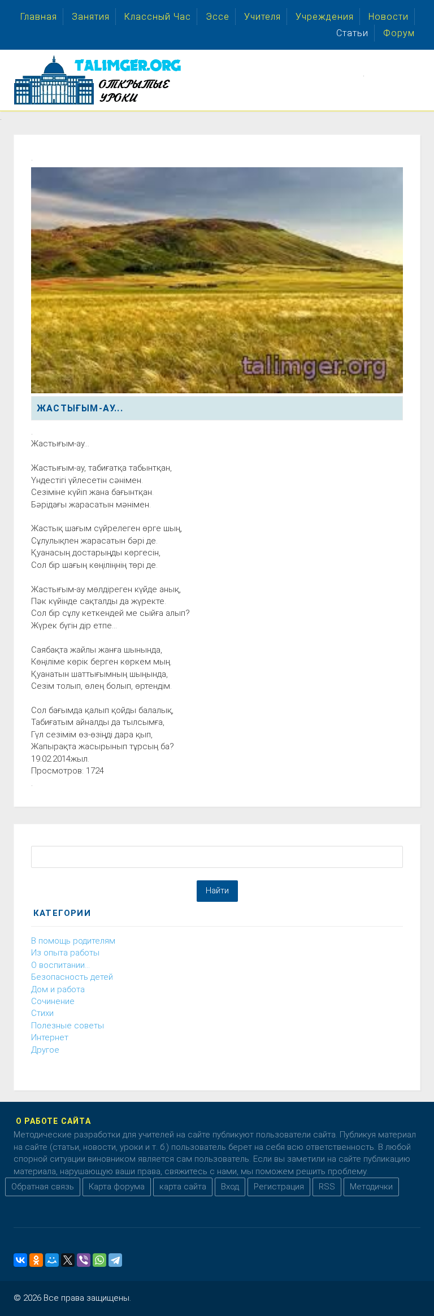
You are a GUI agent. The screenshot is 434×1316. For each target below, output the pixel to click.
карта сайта (182, 1187)
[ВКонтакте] (20, 1260)
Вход (230, 1187)
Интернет (49, 1037)
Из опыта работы (65, 953)
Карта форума (117, 1187)
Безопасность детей (72, 977)
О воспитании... (60, 965)
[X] (68, 1260)
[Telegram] (115, 1260)
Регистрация (279, 1187)
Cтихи (42, 1013)
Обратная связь (42, 1187)
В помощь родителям (73, 941)
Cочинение (53, 1001)
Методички (371, 1187)
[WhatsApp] (99, 1260)
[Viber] (83, 1260)
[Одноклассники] (36, 1260)
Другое (45, 1050)
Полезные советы (67, 1025)
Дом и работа (58, 989)
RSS (327, 1187)
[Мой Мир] (52, 1260)
